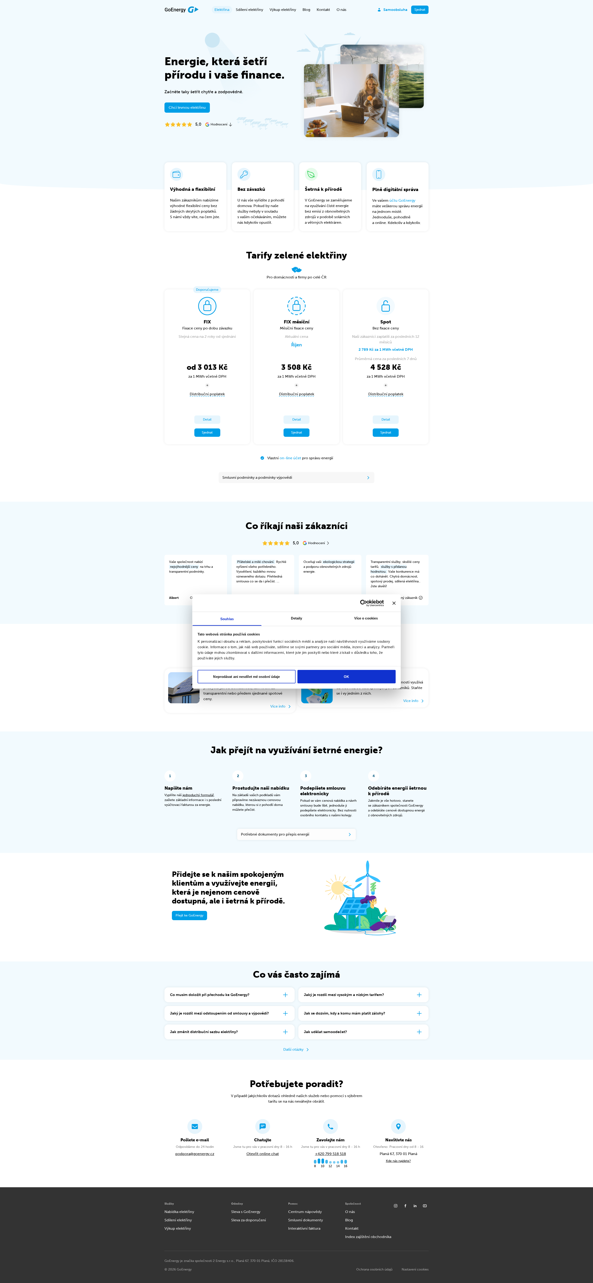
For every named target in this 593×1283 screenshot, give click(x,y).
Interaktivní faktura (304, 1228)
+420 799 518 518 (330, 1154)
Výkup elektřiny (283, 9)
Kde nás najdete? (398, 1161)
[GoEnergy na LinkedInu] (415, 1206)
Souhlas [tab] (227, 619)
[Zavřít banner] (394, 603)
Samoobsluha (395, 9)
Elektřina (221, 9)
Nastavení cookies (415, 1269)
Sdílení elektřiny (249, 9)
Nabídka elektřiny (179, 1212)
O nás (341, 9)
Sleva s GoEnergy (245, 1212)
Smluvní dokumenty (305, 1220)
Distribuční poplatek (207, 394)
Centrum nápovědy (305, 1212)
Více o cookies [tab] (366, 618)
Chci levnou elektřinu (187, 107)
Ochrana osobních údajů (374, 1269)
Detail (207, 419)
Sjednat (419, 10)
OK (346, 676)
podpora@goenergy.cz (194, 1154)
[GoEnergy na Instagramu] (395, 1206)
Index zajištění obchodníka (368, 1237)
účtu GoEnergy (402, 200)
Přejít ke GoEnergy (189, 915)
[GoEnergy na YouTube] (425, 1206)
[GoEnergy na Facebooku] (405, 1206)
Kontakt (323, 9)
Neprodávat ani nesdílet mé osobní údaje (246, 676)
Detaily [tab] (296, 618)
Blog (306, 9)
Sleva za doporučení (248, 1220)
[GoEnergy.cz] (181, 9)
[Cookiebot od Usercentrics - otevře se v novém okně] (363, 603)
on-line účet (290, 458)
